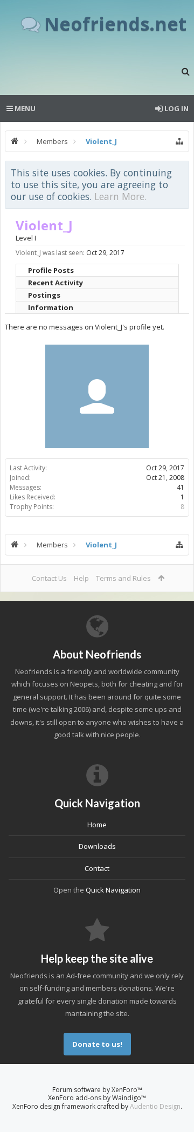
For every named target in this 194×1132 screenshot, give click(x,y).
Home (97, 824)
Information (50, 307)
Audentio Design (155, 1106)
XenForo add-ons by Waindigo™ (97, 1097)
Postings (44, 295)
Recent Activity (55, 282)
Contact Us (49, 578)
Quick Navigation (113, 890)
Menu (24, 108)
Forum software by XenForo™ (97, 1089)
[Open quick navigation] (179, 141)
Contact (97, 868)
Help (81, 578)
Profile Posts (51, 270)
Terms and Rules (123, 578)
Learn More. (120, 196)
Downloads (97, 846)
